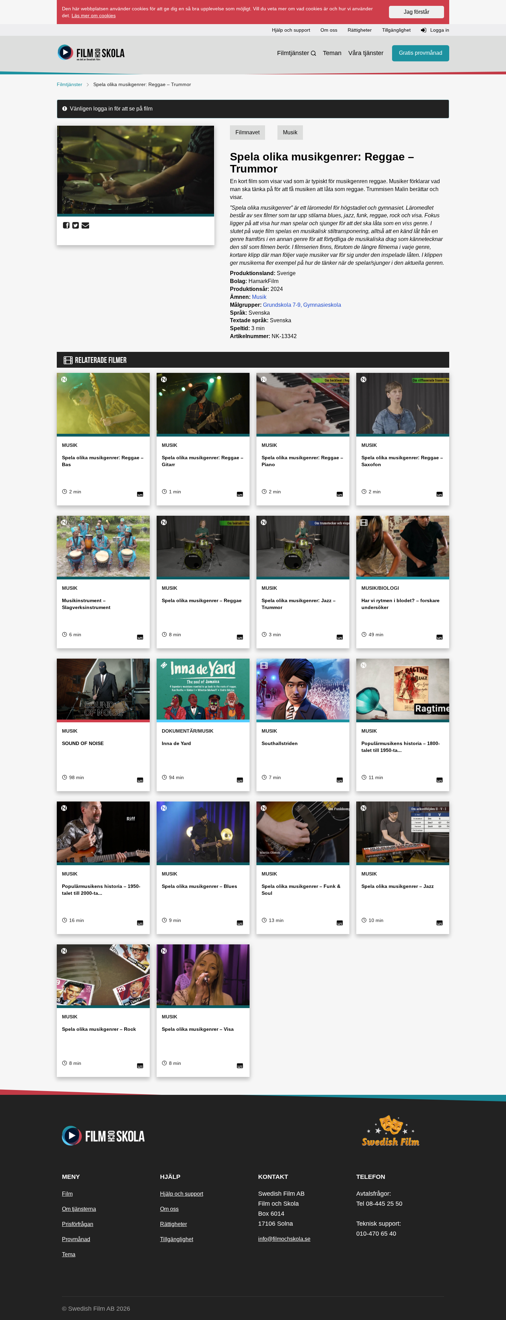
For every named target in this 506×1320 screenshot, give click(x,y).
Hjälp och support (181, 1194)
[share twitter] (76, 225)
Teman (332, 53)
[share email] (85, 225)
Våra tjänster (365, 53)
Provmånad (76, 1239)
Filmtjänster (293, 53)
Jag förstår (416, 12)
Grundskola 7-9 (282, 305)
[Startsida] (91, 53)
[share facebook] (66, 225)
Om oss (169, 1209)
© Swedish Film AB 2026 (96, 1308)
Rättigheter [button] (360, 30)
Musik (259, 297)
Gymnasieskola (322, 305)
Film (67, 1194)
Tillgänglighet (176, 1239)
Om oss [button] (328, 30)
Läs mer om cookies (94, 15)
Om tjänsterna (79, 1209)
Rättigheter (173, 1224)
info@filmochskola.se (284, 1239)
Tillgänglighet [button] (396, 30)
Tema (68, 1254)
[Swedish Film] (400, 1130)
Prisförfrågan (77, 1224)
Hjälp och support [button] (291, 30)
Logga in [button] (439, 30)
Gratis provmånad (420, 53)
